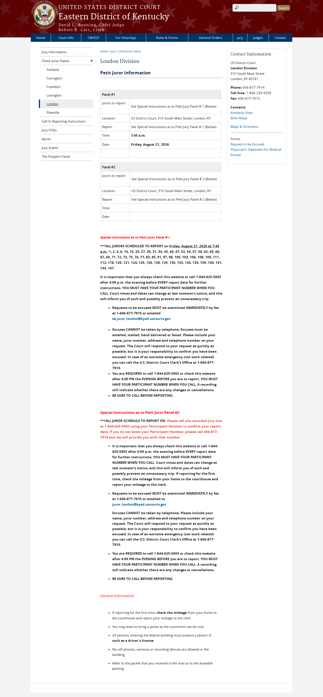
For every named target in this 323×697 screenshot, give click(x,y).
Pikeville (53, 112)
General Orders (210, 37)
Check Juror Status (129, 51)
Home (40, 37)
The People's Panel (56, 156)
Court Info (66, 37)
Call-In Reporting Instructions (63, 121)
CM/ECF (94, 37)
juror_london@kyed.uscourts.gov (139, 504)
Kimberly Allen (241, 112)
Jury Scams (50, 147)
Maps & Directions (244, 126)
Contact (280, 37)
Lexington (54, 95)
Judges (258, 37)
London (52, 104)
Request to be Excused (247, 144)
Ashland (53, 69)
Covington (54, 78)
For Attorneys (126, 37)
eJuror (46, 139)
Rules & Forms (167, 37)
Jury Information (54, 52)
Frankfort (54, 86)
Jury (240, 37)
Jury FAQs (49, 130)
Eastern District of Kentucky (113, 17)
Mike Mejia (238, 118)
